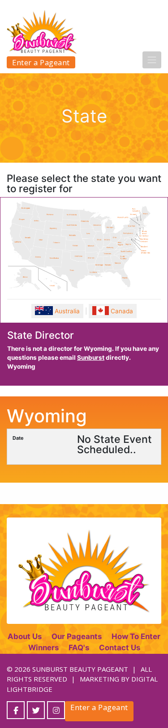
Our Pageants (77, 636)
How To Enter (136, 636)
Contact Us (119, 647)
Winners (43, 647)
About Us (25, 636)
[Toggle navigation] (151, 59)
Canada (121, 311)
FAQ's (79, 647)
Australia (66, 311)
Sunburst (90, 357)
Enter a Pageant (41, 62)
